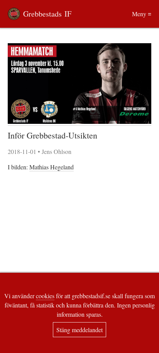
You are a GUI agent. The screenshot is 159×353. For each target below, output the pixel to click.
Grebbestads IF (47, 13)
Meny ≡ (141, 14)
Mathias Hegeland (51, 167)
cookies (45, 296)
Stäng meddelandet (79, 330)
